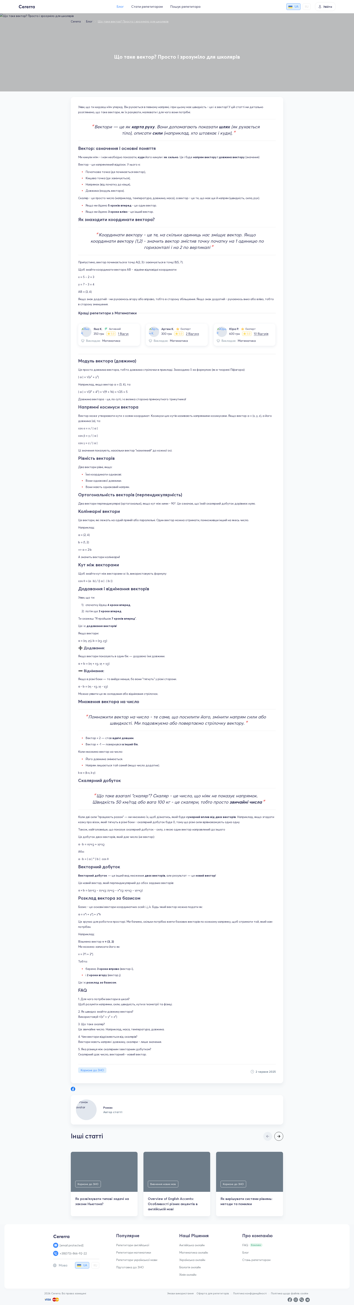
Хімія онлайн (187, 1274)
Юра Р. (234, 329)
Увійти (327, 6)
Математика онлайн (193, 1252)
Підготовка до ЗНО (130, 1267)
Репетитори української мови (136, 1260)
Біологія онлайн (190, 1267)
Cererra (76, 21)
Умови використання (180, 1293)
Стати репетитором (147, 6)
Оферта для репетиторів (213, 1293)
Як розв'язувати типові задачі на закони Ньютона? (102, 1201)
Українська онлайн (192, 1260)
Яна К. (98, 329)
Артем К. (167, 329)
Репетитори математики (133, 1252)
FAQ (245, 1245)
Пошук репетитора (185, 6)
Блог (120, 6)
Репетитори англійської (132, 1245)
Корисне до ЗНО (92, 1070)
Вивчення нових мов (163, 1184)
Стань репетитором (256, 1260)
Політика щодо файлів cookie (289, 1293)
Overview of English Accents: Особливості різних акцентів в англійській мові (173, 1204)
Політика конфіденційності (250, 1293)
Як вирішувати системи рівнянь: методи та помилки (246, 1201)
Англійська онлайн (192, 1245)
